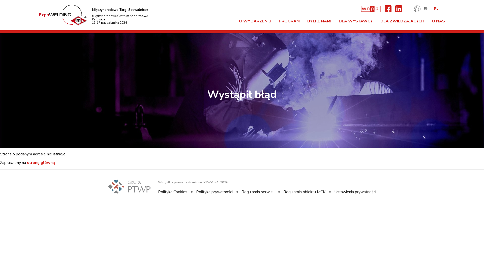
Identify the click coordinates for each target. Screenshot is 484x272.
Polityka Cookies (172, 192)
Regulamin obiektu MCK (304, 192)
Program (289, 21)
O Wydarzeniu (255, 21)
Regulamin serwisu (258, 192)
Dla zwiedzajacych (402, 21)
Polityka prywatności (214, 192)
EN (426, 9)
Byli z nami (319, 21)
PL (436, 9)
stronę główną (41, 162)
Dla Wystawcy (356, 21)
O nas (438, 21)
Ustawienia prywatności (355, 192)
